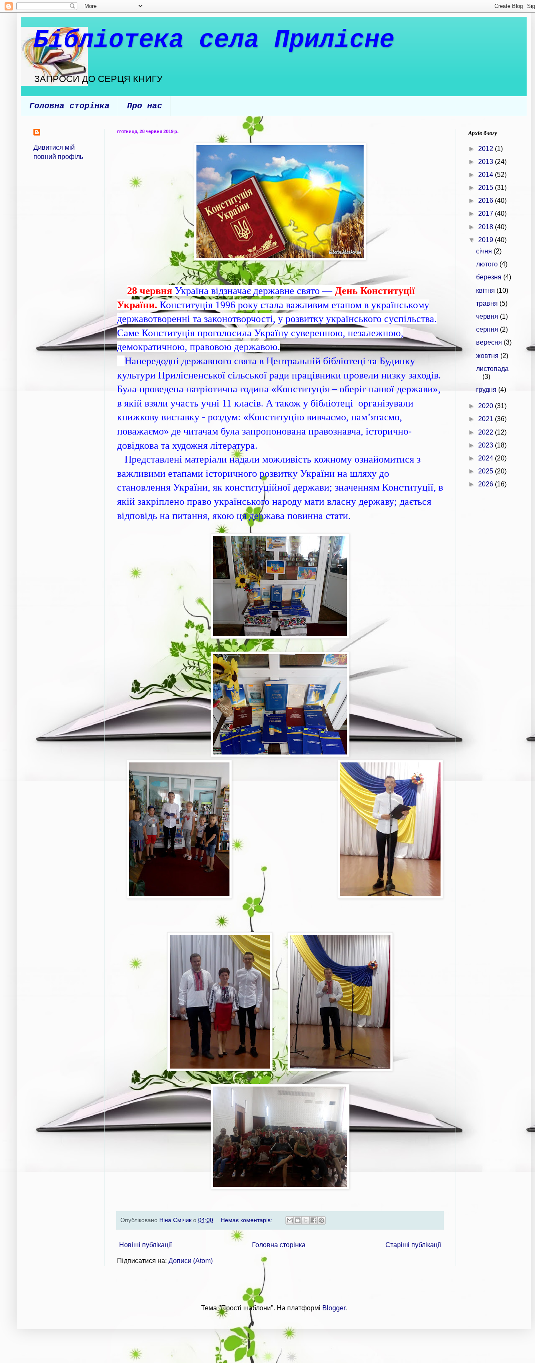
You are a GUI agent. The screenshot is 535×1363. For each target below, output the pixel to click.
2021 (486, 418)
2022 (486, 432)
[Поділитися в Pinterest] (321, 1220)
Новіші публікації (145, 1244)
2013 (486, 161)
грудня (487, 389)
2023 (486, 445)
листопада (492, 368)
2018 (486, 226)
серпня (488, 329)
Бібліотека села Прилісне (214, 40)
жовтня (488, 355)
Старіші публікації (413, 1244)
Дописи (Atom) (190, 1260)
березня (489, 277)
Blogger (333, 1308)
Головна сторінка (69, 106)
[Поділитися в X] (305, 1220)
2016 (486, 200)
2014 (486, 174)
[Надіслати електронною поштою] (289, 1220)
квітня (486, 290)
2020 (486, 405)
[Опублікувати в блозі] (297, 1220)
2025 (486, 471)
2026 (486, 484)
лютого (487, 264)
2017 (486, 213)
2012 (486, 148)
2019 (486, 239)
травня (487, 303)
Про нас (144, 106)
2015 (486, 187)
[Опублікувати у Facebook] (313, 1220)
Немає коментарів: (247, 1220)
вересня (490, 342)
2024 (486, 458)
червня (488, 316)
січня (485, 251)
